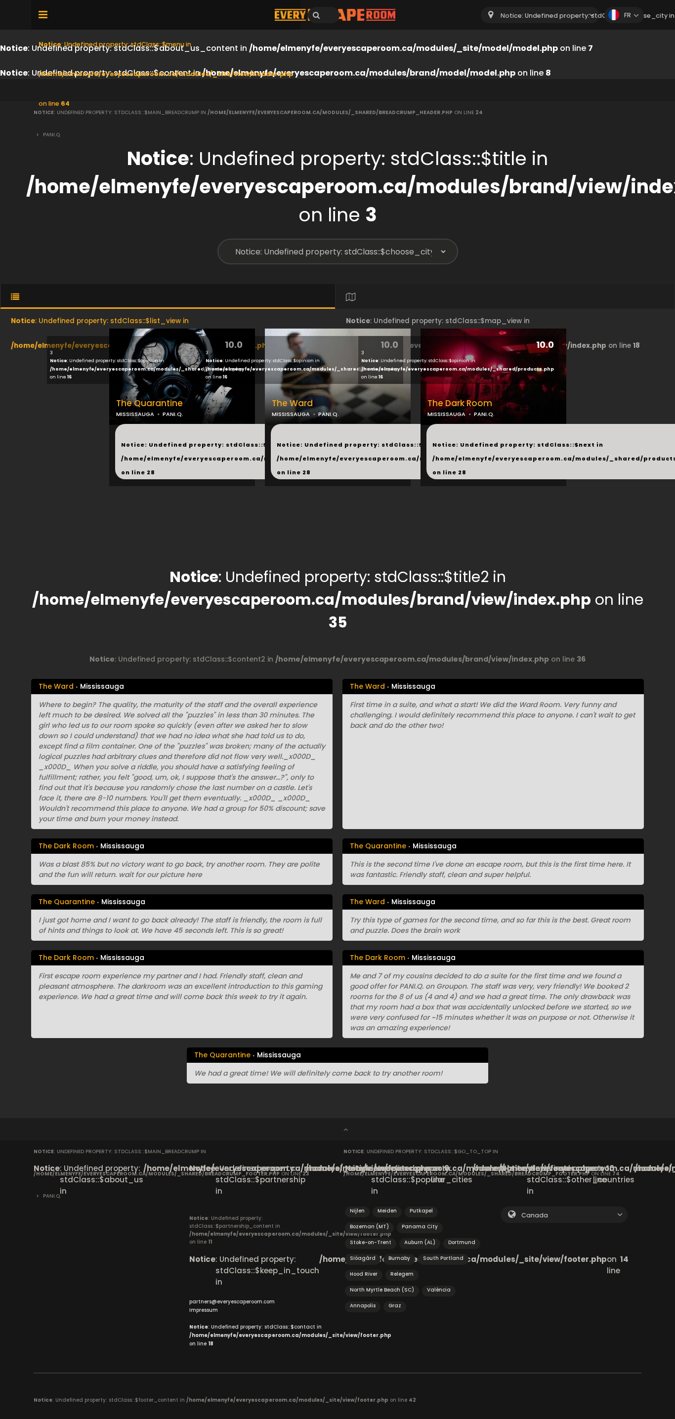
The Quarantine (149, 403)
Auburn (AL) (419, 1242)
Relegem (402, 1274)
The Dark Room (459, 403)
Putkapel (421, 1210)
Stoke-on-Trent (370, 1242)
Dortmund (461, 1242)
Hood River (364, 1274)
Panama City (420, 1226)
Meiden (387, 1210)
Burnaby (399, 1258)
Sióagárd (363, 1258)
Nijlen (357, 1210)
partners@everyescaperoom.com (232, 1301)
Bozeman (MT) (369, 1226)
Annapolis (363, 1305)
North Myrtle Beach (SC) (382, 1290)
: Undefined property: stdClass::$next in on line (251, 458)
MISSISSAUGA (135, 414)
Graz (394, 1305)
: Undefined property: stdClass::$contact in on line (290, 1335)
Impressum (203, 1310)
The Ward (292, 403)
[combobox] (540, 15)
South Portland (443, 1258)
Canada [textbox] (534, 1215)
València (439, 1290)
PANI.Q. (173, 414)
